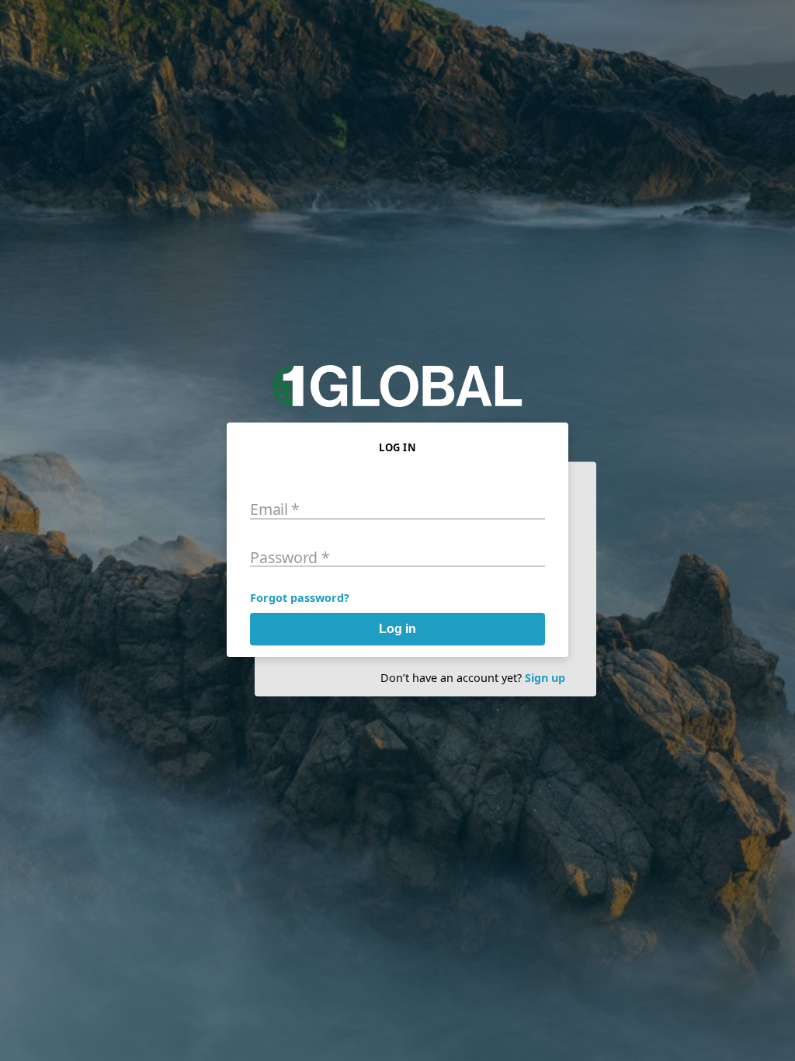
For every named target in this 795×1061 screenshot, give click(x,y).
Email (274, 509)
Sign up (545, 677)
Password (289, 556)
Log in (397, 628)
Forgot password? (299, 597)
